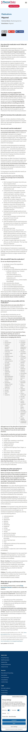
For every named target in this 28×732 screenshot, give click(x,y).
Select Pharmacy (14, 6)
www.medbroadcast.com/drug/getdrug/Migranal (11, 641)
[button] (26, 2)
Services (3, 670)
